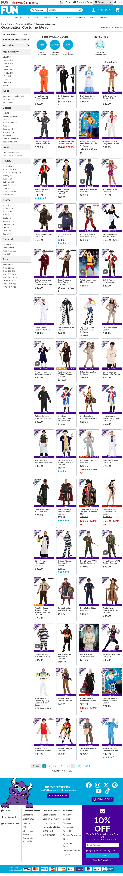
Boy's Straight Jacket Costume (87, 655)
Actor (5, 205)
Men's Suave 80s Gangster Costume (111, 143)
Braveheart (7, 129)
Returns (26, 823)
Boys (6, 79)
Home (7, 811)
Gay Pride (6, 195)
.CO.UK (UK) (48, 831)
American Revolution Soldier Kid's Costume (66, 418)
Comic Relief (7, 185)
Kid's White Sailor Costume (110, 461)
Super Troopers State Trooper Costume (64, 282)
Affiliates (67, 823)
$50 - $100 (7, 277)
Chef (4, 228)
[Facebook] (89, 785)
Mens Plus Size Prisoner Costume (42, 655)
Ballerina (6, 212)
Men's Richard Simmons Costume (43, 749)
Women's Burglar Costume (65, 749)
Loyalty (66, 854)
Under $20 (7, 271)
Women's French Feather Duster (110, 235)
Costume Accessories (11, 96)
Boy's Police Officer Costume (88, 609)
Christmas (6, 182)
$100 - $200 (8, 281)
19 (79, 766)
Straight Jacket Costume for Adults (111, 373)
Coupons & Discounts (28, 839)
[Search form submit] (80, 10)
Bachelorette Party (10, 173)
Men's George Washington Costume (63, 191)
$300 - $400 (8, 287)
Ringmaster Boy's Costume (42, 190)
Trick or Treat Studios (11, 156)
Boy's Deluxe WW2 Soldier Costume (88, 562)
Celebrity (6, 224)
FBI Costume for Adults (64, 235)
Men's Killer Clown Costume (66, 329)
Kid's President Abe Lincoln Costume (66, 143)
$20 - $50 (7, 274)
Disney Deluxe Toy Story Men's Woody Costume (88, 144)
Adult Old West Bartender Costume (43, 461)
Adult (5, 57)
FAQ (24, 827)
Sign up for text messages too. (102, 850)
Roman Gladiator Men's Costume (65, 609)
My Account (10, 817)
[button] (101, 10)
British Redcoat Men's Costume (109, 281)
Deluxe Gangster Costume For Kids (42, 143)
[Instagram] (97, 785)
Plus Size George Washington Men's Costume (65, 462)
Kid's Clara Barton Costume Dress (87, 97)
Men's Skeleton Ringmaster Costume (64, 656)
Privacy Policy (49, 823)
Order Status (28, 819)
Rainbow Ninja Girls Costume (111, 655)
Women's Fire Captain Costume (65, 699)
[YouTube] (99, 791)
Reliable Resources (72, 835)
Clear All (26, 35)
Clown (5, 234)
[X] (106, 785)
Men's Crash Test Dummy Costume (110, 749)
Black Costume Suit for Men (66, 97)
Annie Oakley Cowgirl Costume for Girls (110, 610)
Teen (5, 76)
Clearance (7, 245)
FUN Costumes (9, 152)
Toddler (7, 73)
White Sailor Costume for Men (42, 329)
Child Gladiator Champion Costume (88, 417)
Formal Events (8, 192)
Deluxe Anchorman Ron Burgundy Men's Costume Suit (43, 282)
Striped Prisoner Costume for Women (65, 563)
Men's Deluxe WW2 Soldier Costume (111, 562)
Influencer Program (71, 850)
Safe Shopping (49, 815)
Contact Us (103, 2)
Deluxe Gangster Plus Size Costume (43, 417)
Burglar (5, 218)
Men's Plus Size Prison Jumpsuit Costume (42, 98)
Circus (5, 231)
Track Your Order (84, 2)
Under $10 (7, 268)
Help (119, 2)
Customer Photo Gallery (70, 844)
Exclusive (6, 248)
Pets (4, 86)
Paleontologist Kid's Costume (88, 373)
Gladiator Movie (9, 142)
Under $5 (6, 265)
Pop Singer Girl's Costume (110, 190)
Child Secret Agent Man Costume (43, 511)
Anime (5, 120)
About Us (67, 815)
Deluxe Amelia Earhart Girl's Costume (109, 98)
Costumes (6, 99)
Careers (66, 819)
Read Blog (104, 799)
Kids (4, 67)
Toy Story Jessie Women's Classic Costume (87, 330)
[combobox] (63, 10)
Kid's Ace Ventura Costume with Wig (88, 235)
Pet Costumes (8, 103)
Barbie (5, 126)
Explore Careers (58, 796)
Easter (5, 189)
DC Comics (7, 132)
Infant (6, 70)
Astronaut (6, 209)
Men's (6, 60)
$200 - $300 (8, 284)
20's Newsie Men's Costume (88, 749)
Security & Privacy (51, 819)
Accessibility (69, 827)
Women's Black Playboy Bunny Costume (109, 512)
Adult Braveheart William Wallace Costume (65, 374)
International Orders (28, 832)
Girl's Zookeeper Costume (110, 329)
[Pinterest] (115, 785)
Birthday (6, 176)
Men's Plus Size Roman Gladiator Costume (65, 512)
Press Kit (67, 831)
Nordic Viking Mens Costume (43, 235)
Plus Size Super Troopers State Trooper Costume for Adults (42, 611)
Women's (7, 63)
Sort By (111, 62)
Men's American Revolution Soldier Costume (111, 418)
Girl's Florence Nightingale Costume (41, 563)
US (66, 2)
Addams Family (9, 116)
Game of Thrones (9, 139)
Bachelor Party (8, 169)
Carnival (6, 179)
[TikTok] (107, 791)
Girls (5, 82)
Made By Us (7, 251)
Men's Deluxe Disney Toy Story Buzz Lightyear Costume (42, 701)
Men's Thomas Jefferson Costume (43, 373)
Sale (4, 254)
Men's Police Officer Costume (88, 190)
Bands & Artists (9, 123)
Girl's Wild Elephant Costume (88, 461)
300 (4, 113)
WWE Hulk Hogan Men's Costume (88, 281)
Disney (5, 136)
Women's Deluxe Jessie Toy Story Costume (110, 700)
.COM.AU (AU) (49, 835)
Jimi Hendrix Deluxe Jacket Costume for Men (89, 512)
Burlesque (6, 221)
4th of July (7, 166)
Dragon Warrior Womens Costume (88, 699)
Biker (4, 215)
